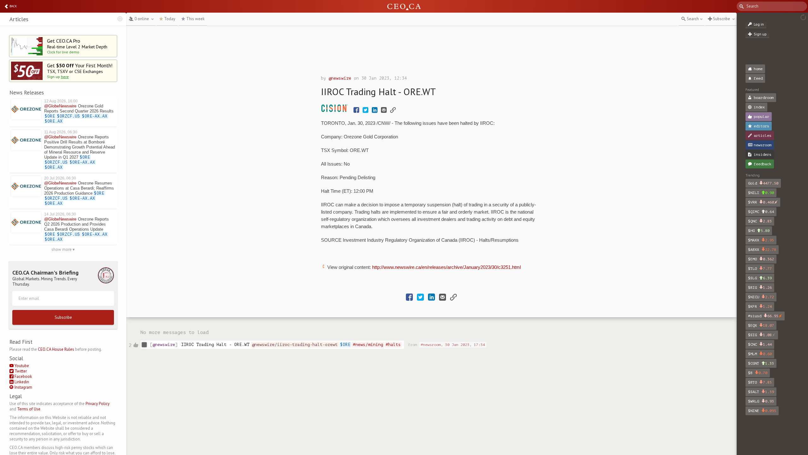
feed (758, 78)
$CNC (760, 344)
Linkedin (21, 382)
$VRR (761, 202)
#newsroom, (453, 345)
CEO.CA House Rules (56, 349)
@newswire (340, 78)
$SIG (760, 335)
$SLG (760, 278)
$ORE (345, 344)
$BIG (760, 287)
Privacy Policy (98, 403)
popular (761, 116)
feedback (762, 164)
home (758, 69)
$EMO (761, 259)
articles (762, 135)
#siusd (763, 316)
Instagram (23, 387)
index (759, 107)
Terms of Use (28, 409)
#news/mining (368, 344)
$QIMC (761, 211)
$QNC (760, 221)
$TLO (760, 268)
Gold (763, 183)
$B (757, 373)
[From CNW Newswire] (336, 110)
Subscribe (63, 317)
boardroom (764, 97)
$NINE (762, 411)
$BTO (760, 382)
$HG (758, 230)
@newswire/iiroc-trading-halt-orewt (295, 344)
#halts (393, 344)
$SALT (761, 392)
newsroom (762, 145)
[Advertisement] (431, 52)
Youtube (21, 365)
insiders (762, 154)
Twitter (20, 371)
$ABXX (762, 249)
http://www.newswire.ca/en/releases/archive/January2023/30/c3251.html (446, 267)
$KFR (760, 306)
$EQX (761, 325)
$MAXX (761, 240)
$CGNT (761, 363)
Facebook (23, 376)
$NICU (761, 297)
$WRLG (761, 401)
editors (761, 126)
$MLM (760, 354)
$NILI (761, 193)
